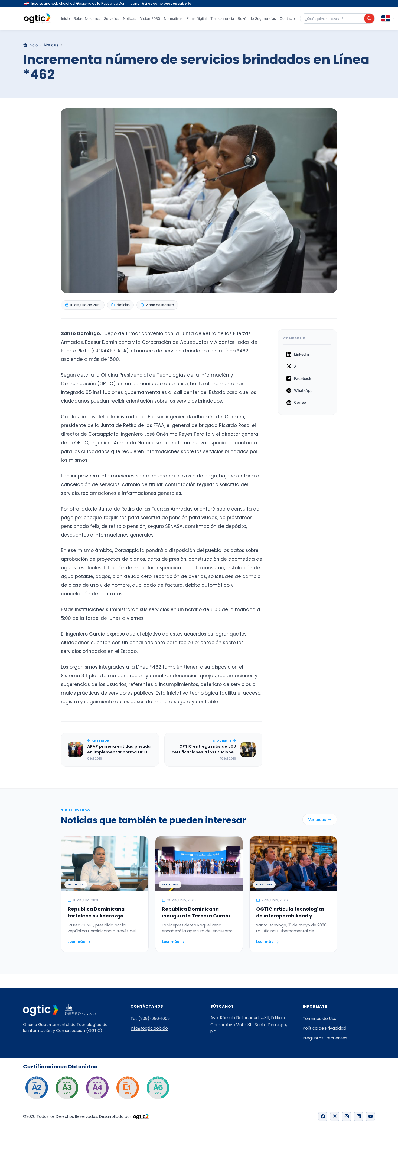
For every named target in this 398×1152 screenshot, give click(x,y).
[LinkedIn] (358, 1116)
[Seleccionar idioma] (388, 18)
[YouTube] (370, 1116)
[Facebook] (322, 1116)
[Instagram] (346, 1116)
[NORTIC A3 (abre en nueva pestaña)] (66, 1087)
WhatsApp (303, 390)
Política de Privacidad (324, 1028)
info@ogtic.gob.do (149, 1028)
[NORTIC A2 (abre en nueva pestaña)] (36, 1087)
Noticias (129, 18)
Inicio (65, 18)
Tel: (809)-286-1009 (150, 1018)
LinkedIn (301, 354)
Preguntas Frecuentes (325, 1038)
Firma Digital (196, 18)
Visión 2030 (150, 18)
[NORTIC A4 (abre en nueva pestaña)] (97, 1087)
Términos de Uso (320, 1018)
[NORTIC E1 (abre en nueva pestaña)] (127, 1087)
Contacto (287, 18)
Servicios (111, 18)
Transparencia (222, 18)
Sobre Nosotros (87, 18)
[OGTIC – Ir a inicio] (37, 18)
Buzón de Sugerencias (257, 18)
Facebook (302, 378)
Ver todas (317, 819)
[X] (334, 1116)
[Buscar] (369, 18)
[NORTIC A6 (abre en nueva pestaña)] (157, 1087)
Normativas (173, 18)
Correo (300, 402)
